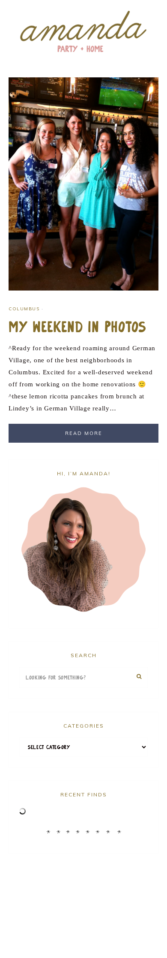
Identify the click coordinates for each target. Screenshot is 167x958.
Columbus (24, 309)
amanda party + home (83, 32)
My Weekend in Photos (77, 327)
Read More (83, 433)
